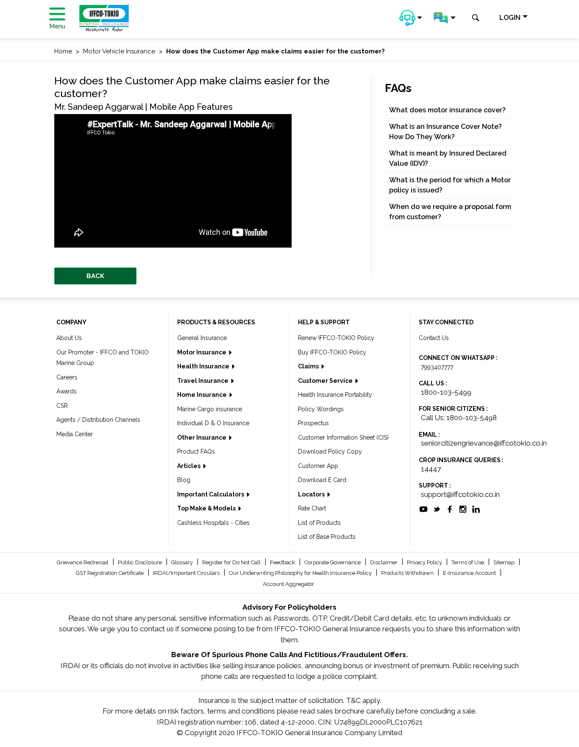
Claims (309, 366)
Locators (312, 494)
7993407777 (437, 367)
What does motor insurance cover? (447, 110)
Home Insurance (202, 394)
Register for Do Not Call (232, 562)
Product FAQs (196, 451)
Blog (183, 480)
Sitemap (504, 562)
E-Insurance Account (470, 573)
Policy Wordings (321, 409)
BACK (95, 276)
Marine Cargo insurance (209, 409)
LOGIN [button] (510, 18)
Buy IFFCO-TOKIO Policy (332, 352)
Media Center (74, 434)
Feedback (283, 562)
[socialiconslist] (423, 509)
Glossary (182, 562)
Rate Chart (312, 508)
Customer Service (326, 380)
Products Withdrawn (408, 573)
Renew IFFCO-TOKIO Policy (336, 337)
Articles (189, 466)
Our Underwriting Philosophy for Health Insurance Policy (301, 573)
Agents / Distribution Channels (98, 419)
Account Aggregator (288, 584)
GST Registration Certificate (110, 573)
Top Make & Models (207, 508)
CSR (62, 405)
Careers (67, 377)
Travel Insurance (203, 380)
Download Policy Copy (330, 451)
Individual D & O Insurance (213, 423)
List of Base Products (327, 536)
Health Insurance (204, 366)
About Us (69, 337)
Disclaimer (384, 562)
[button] (410, 18)
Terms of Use (468, 562)
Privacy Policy (425, 562)
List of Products (319, 522)
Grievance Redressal (83, 562)
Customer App (318, 466)
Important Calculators (211, 494)
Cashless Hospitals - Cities (213, 522)
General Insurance (202, 337)
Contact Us (434, 337)
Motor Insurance (202, 352)
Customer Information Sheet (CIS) (343, 437)
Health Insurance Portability (335, 394)
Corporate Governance (333, 562)
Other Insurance (202, 437)
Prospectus (313, 423)
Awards (66, 391)
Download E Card (322, 480)
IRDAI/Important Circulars (187, 573)
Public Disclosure (140, 562)
